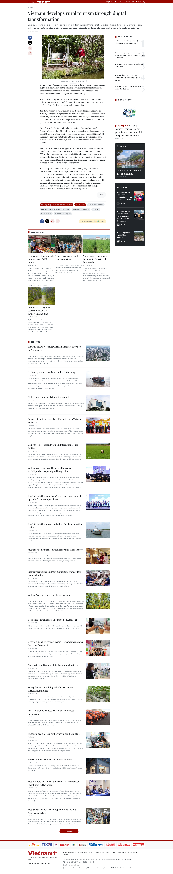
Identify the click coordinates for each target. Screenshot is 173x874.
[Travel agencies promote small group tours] (68, 244)
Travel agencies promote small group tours (67, 257)
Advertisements (133, 852)
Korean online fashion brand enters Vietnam (50, 759)
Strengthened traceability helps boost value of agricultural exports (50, 689)
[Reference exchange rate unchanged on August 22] (98, 626)
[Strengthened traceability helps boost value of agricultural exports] (98, 694)
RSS (90, 852)
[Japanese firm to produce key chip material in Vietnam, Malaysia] (98, 425)
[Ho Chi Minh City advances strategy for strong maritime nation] (98, 530)
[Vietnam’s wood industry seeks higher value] (98, 601)
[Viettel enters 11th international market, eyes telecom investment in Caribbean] (98, 788)
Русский (138, 2)
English (115, 2)
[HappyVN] (34, 845)
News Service (121, 852)
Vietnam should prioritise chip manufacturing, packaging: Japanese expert (128, 77)
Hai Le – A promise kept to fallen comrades (123, 235)
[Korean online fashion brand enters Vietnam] (98, 766)
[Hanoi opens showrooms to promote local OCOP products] (41, 244)
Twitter (30, 43)
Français (121, 2)
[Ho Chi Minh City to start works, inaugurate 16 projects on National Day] (98, 353)
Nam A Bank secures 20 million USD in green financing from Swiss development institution (130, 55)
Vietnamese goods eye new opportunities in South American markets (52, 811)
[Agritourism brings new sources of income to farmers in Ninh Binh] (41, 296)
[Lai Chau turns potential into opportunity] (130, 159)
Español (128, 2)
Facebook (30, 38)
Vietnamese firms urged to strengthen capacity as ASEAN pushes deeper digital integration (52, 469)
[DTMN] (124, 845)
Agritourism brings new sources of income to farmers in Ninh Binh (39, 310)
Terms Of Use (82, 852)
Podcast (124, 187)
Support (96, 852)
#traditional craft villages (81, 209)
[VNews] (55, 845)
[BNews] (74, 845)
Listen (123, 203)
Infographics (125, 100)
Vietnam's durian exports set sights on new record (129, 65)
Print (30, 48)
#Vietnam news (46, 214)
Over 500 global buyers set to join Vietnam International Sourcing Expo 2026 (55, 643)
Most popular (125, 36)
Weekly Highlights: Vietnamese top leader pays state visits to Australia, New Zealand (123, 216)
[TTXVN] (47, 845)
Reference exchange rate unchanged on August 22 (52, 619)
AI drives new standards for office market (48, 396)
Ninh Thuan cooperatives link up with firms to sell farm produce (95, 259)
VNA (113, 852)
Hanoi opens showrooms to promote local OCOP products (41, 259)
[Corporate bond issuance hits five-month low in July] (98, 671)
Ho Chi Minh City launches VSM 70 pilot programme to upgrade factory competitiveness (55, 497)
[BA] (138, 845)
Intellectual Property (69, 852)
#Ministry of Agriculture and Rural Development (56, 205)
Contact (65, 855)
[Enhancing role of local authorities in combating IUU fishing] (98, 740)
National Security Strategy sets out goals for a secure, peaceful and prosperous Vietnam (128, 130)
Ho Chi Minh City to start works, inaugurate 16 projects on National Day (55, 348)
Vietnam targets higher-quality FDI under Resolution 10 (128, 87)
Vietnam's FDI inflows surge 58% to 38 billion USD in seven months (128, 42)
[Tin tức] (64, 845)
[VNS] (96, 845)
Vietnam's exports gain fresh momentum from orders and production (54, 573)
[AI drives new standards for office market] (98, 403)
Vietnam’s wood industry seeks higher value (49, 594)
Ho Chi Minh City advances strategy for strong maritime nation (56, 525)
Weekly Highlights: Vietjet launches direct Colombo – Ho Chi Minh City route (124, 196)
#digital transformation (96, 205)
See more (35, 342)
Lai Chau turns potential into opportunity (129, 172)
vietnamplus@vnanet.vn (75, 865)
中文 (133, 1)
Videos (123, 146)
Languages (105, 852)
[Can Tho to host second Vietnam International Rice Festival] (98, 451)
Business (31, 8)
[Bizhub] (82, 845)
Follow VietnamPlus (87, 221)
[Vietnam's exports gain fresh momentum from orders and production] (98, 578)
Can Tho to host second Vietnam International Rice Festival (53, 446)
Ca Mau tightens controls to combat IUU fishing (51, 372)
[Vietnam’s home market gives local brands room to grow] (98, 556)
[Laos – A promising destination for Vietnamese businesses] (98, 717)
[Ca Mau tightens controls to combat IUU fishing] (98, 379)
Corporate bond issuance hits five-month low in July (53, 665)
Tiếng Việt (109, 2)
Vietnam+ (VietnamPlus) (43, 1)
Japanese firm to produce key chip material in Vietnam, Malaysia (55, 421)
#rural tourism (80, 205)
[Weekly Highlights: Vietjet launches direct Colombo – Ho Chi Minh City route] (139, 196)
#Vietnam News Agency (63, 214)
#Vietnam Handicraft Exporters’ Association (55, 209)
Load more (69, 831)
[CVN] (110, 845)
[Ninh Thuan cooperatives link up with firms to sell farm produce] (96, 244)
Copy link (30, 53)
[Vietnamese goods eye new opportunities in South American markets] (98, 816)
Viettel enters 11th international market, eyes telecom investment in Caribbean (54, 783)
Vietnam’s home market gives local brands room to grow (55, 549)
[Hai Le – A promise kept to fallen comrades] (139, 236)
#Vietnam (96, 209)
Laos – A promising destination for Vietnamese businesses (51, 712)
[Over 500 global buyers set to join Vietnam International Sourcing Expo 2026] (98, 648)
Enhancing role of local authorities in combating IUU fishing (54, 735)
